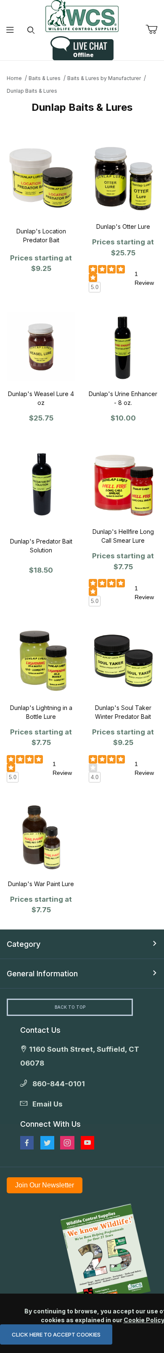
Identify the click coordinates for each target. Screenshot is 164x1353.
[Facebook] (27, 1142)
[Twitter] (47, 1142)
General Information (42, 973)
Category (23, 944)
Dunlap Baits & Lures (32, 91)
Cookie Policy (144, 1320)
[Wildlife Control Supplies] (82, 16)
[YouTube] (87, 1142)
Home (14, 78)
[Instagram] (67, 1142)
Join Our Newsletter (44, 1185)
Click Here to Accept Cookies (56, 1334)
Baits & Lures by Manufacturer (104, 78)
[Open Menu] (10, 30)
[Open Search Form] (31, 30)
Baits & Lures (45, 78)
